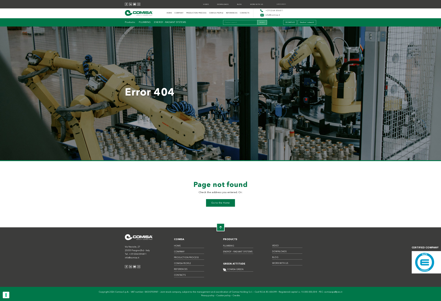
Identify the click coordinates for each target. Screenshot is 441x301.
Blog (239, 4)
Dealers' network (307, 22)
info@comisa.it (132, 258)
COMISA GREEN (234, 269)
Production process (196, 13)
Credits (236, 296)
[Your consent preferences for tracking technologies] (6, 295)
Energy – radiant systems (170, 22)
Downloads (223, 4)
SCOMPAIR (290, 22)
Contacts (244, 13)
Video (206, 4)
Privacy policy (207, 296)
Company (179, 13)
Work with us (256, 4)
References (232, 13)
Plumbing (145, 22)
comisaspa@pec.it (333, 292)
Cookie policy (223, 296)
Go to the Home (220, 203)
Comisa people (216, 13)
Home (169, 13)
